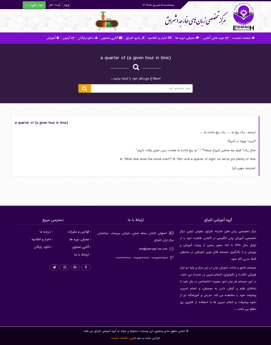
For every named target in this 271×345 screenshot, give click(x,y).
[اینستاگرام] (64, 267)
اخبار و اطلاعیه (157, 38)
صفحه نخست (241, 38)
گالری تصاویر (109, 38)
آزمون (66, 38)
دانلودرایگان (86, 38)
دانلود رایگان (42, 247)
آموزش (51, 38)
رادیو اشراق (133, 38)
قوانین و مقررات (78, 232)
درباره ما (45, 232)
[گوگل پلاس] (75, 267)
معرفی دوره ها (185, 38)
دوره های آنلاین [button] (213, 38)
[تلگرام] (54, 267)
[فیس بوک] (86, 267)
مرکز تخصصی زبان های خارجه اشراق (195, 20)
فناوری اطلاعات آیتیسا (123, 338)
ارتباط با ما (81, 255)
